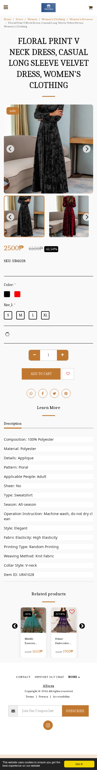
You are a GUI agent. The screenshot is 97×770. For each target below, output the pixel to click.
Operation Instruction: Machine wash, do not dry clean (48, 516)
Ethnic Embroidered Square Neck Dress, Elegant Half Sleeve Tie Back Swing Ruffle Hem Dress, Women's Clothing (63, 641)
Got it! (79, 764)
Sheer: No (12, 485)
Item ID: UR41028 (19, 574)
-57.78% (60, 614)
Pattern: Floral (16, 467)
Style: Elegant (15, 528)
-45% (27, 614)
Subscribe (75, 711)
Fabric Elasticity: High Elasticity (30, 537)
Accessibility (61, 696)
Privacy (43, 696)
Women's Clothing (53, 19)
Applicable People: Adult (25, 476)
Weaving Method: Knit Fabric (29, 556)
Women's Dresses (81, 19)
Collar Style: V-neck (20, 565)
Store (19, 19)
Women (32, 19)
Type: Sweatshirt (18, 495)
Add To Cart (33, 629)
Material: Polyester (20, 448)
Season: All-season (20, 504)
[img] (33, 620)
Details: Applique (19, 457)
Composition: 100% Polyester (29, 439)
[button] (5, 7)
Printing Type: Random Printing (31, 546)
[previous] (10, 149)
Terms (30, 696)
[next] (87, 149)
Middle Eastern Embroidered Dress (33, 641)
